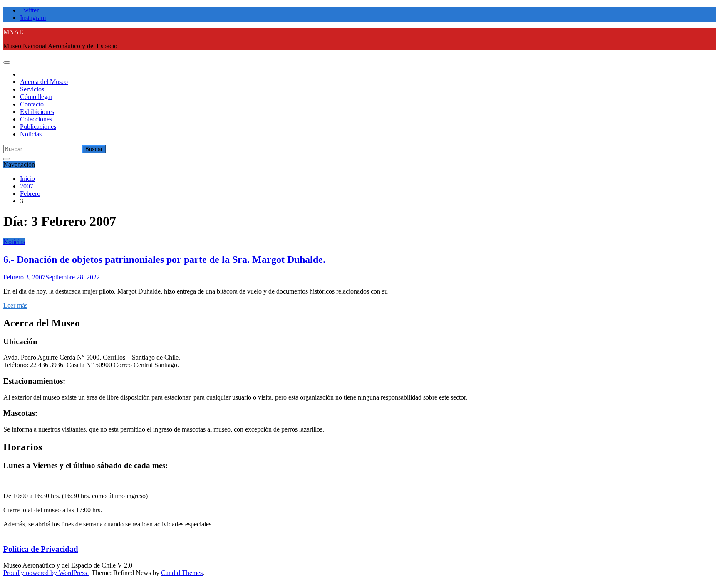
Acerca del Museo (44, 81)
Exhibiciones (37, 111)
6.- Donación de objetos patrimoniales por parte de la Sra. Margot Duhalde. (164, 259)
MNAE (13, 31)
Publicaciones (38, 126)
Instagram (33, 17)
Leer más (15, 305)
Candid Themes (182, 572)
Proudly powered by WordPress (46, 572)
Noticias (31, 134)
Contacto (32, 104)
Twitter (29, 10)
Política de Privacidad (40, 549)
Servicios (32, 89)
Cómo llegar (36, 96)
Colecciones (36, 119)
